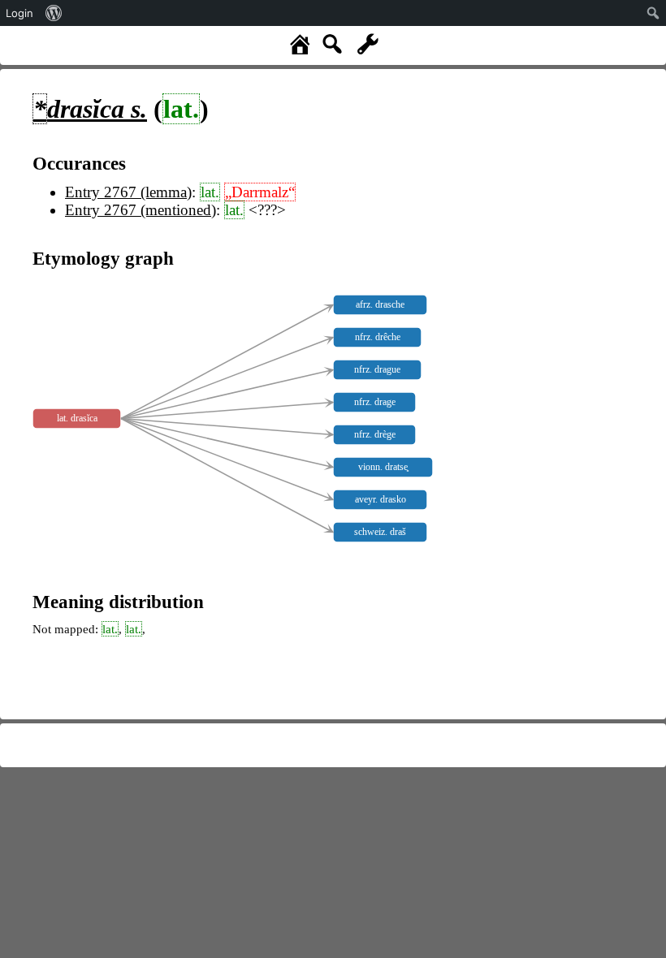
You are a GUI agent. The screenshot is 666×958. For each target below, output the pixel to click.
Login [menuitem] (19, 12)
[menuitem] (54, 13)
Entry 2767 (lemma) (128, 192)
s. (90, 108)
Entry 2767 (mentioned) (140, 209)
